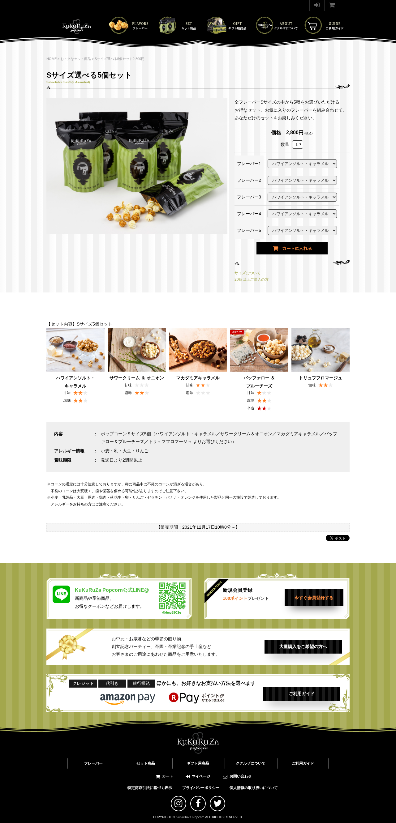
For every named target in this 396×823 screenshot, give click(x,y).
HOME (51, 59)
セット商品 (145, 763)
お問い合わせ (241, 776)
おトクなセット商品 (75, 59)
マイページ (201, 776)
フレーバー (93, 763)
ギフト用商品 (198, 763)
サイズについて (247, 273)
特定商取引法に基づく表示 (149, 788)
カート (167, 776)
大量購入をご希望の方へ (303, 646)
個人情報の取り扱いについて (254, 788)
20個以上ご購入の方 (252, 279)
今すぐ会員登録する (314, 597)
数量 (285, 144)
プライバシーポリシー (200, 788)
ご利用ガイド (302, 693)
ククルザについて (250, 763)
